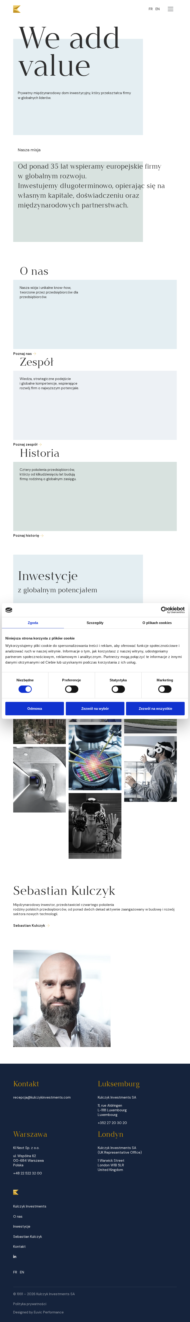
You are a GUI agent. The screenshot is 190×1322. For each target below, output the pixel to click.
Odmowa (34, 708)
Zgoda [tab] (33, 623)
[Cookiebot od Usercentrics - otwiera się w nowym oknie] (164, 610)
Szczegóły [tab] (95, 623)
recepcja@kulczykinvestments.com (42, 1097)
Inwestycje (21, 1226)
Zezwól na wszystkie (155, 708)
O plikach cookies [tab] (157, 623)
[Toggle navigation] (170, 9)
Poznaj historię (26, 535)
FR (151, 9)
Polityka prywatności (29, 1304)
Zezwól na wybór (95, 708)
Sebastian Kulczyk (29, 925)
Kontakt (19, 1246)
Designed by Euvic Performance (38, 1312)
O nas (17, 1216)
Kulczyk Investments (29, 1206)
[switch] (71, 689)
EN (157, 9)
